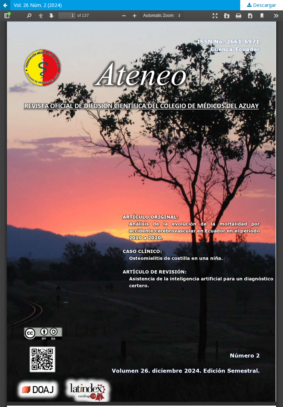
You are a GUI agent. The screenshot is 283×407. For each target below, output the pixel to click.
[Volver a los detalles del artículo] (5, 5)
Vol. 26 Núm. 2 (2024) (38, 5)
